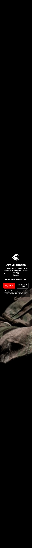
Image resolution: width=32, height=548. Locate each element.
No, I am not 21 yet (23, 286)
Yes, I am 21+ (9, 286)
